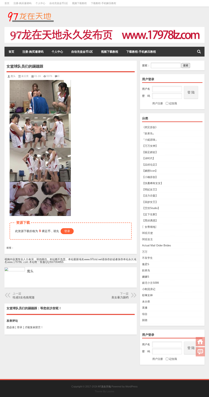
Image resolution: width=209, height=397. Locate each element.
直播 (144, 307)
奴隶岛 (146, 270)
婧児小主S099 (150, 282)
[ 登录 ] (19, 327)
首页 (6, 3)
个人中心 (40, 3)
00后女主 (147, 239)
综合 (144, 314)
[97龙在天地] (30, 11)
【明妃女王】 (150, 189)
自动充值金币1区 (58, 3)
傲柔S (145, 264)
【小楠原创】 (150, 177)
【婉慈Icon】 (150, 170)
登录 (67, 231)
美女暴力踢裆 (120, 297)
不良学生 (147, 257)
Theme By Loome (104, 391)
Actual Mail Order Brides (156, 245)
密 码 (146, 95)
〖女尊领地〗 (150, 226)
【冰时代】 (148, 158)
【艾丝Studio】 (151, 208)
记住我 (173, 103)
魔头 (13, 76)
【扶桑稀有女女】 (152, 183)
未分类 (146, 301)
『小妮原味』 (150, 139)
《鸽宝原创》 (150, 127)
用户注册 (157, 103)
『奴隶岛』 (148, 133)
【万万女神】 (150, 145)
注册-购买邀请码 (22, 3)
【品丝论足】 (150, 164)
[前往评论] (200, 351)
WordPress (131, 386)
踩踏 (144, 320)
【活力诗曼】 (150, 195)
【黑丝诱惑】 (150, 220)
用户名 (146, 88)
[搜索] (199, 52)
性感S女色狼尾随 (23, 297)
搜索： (146, 65)
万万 (144, 251)
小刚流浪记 (148, 289)
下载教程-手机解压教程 (103, 3)
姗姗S (145, 276)
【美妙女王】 (150, 202)
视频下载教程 (79, 3)
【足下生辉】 (150, 214)
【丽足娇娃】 (150, 152)
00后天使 (147, 233)
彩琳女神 (147, 295)
